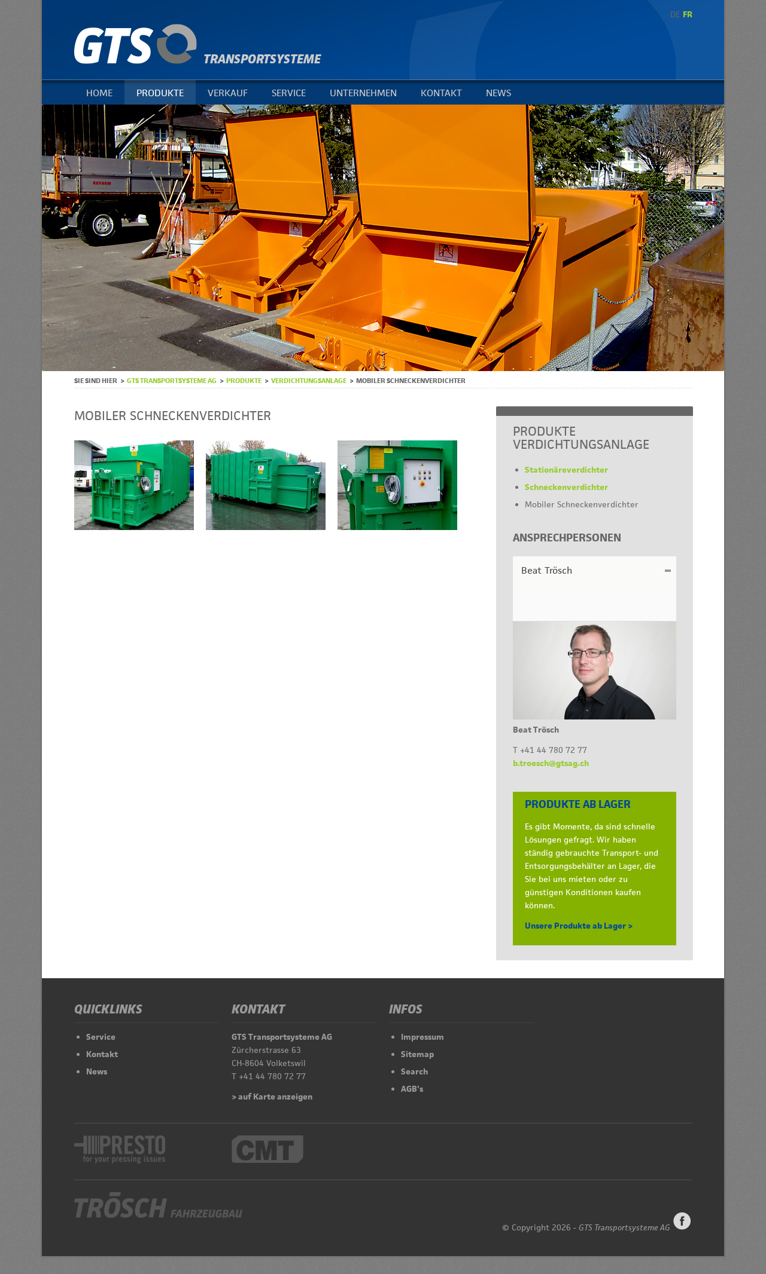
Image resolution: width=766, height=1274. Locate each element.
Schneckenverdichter (566, 487)
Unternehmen (363, 93)
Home (99, 93)
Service (289, 93)
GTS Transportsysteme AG (172, 380)
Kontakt (441, 93)
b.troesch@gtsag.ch (551, 763)
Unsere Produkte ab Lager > (579, 925)
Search (414, 1071)
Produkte (160, 93)
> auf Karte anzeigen (272, 1096)
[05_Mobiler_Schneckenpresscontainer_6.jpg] (266, 527)
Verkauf (228, 93)
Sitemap (417, 1054)
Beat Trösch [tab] (546, 570)
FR (687, 14)
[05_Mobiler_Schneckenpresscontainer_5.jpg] (397, 527)
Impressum (422, 1036)
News (498, 93)
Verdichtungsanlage (308, 380)
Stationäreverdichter (566, 469)
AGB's (412, 1088)
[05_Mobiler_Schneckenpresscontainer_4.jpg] (134, 527)
